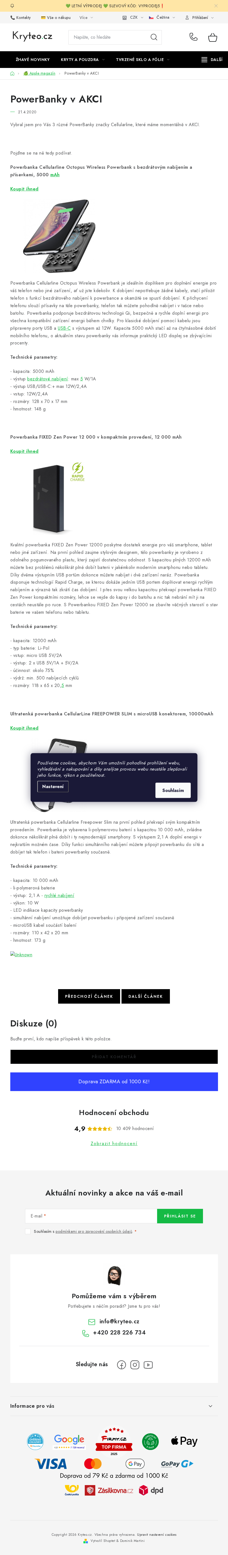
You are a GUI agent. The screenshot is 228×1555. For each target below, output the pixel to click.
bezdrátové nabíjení (47, 379)
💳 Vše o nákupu (56, 17)
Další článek (145, 996)
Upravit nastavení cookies (157, 1534)
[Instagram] (134, 1364)
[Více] (212, 59)
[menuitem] (32, 59)
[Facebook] (121, 1364)
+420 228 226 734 (195, 37)
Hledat (154, 37)
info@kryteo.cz (120, 1321)
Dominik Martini (132, 1540)
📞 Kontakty (20, 17)
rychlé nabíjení (59, 895)
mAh (55, 175)
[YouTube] (148, 1364)
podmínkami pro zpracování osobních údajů (94, 1231)
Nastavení (53, 786)
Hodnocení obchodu (114, 1112)
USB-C (64, 328)
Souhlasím (173, 790)
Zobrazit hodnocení (114, 1143)
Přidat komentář (114, 1057)
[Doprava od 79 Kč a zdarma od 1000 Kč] (114, 1489)
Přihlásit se (180, 1216)
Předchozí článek (89, 996)
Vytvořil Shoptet (103, 1540)
